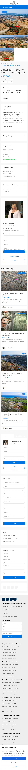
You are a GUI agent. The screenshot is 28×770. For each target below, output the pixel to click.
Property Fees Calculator (9, 535)
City (5, 505)
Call (14, 256)
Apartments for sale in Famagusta (11, 682)
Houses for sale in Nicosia (8, 667)
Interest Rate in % (7, 571)
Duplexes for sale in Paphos (9, 724)
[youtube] (12, 587)
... (8, 302)
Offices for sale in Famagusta (9, 694)
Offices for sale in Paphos (8, 729)
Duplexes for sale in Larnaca (9, 706)
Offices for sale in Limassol (9, 658)
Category (6, 508)
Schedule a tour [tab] (20, 436)
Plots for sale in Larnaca (8, 709)
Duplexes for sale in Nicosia (9, 670)
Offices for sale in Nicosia (8, 676)
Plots (6, 63)
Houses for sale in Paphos (8, 721)
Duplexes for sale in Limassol (9, 652)
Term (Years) (6, 565)
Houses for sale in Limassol (9, 649)
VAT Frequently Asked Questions (11, 538)
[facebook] (4, 587)
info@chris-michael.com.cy (12, 230)
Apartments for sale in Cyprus (10, 736)
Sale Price (5, 553)
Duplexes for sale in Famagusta (10, 688)
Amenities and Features (10, 185)
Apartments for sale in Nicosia (10, 664)
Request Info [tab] (7, 436)
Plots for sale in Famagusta (9, 691)
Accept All (14, 758)
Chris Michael (8, 388)
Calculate (14, 577)
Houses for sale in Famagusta (9, 685)
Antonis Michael (9, 307)
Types (5, 486)
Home (2, 63)
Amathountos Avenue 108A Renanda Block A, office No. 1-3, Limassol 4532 (12, 608)
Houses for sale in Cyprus (8, 739)
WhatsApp (14, 260)
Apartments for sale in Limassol (10, 646)
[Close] (26, 746)
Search (14, 523)
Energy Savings (8, 136)
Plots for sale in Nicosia (8, 673)
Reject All (14, 766)
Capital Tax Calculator (8, 541)
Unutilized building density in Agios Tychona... (12, 374)
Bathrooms (7, 520)
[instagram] (16, 587)
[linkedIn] (8, 587)
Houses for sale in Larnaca (9, 703)
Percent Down (6, 559)
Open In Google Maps (9, 159)
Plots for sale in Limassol (8, 655)
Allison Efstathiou (9, 224)
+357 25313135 (8, 228)
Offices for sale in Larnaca (8, 712)
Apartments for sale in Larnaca (10, 700)
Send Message (12, 637)
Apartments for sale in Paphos (10, 718)
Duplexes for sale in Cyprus (9, 742)
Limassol (11, 63)
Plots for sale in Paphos (8, 727)
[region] (14, 757)
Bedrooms (6, 493)
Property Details (8, 167)
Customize (14, 762)
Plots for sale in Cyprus (8, 745)
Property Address (8, 146)
